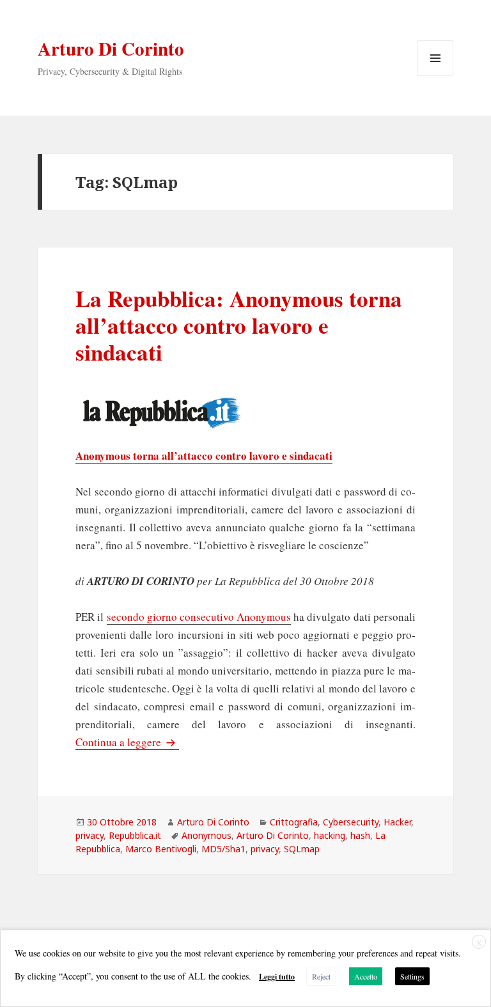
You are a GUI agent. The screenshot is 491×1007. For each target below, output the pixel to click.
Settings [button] (412, 976)
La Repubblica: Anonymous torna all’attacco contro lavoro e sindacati (238, 325)
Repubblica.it (135, 835)
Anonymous (206, 835)
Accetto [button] (365, 976)
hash (360, 835)
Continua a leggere (127, 742)
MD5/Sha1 (223, 849)
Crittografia (294, 822)
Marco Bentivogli (160, 849)
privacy (89, 835)
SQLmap (302, 849)
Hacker (397, 822)
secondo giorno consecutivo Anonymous (199, 616)
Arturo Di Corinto (111, 48)
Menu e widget (435, 75)
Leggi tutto (277, 976)
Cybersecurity (350, 822)
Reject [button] (321, 976)
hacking (329, 835)
